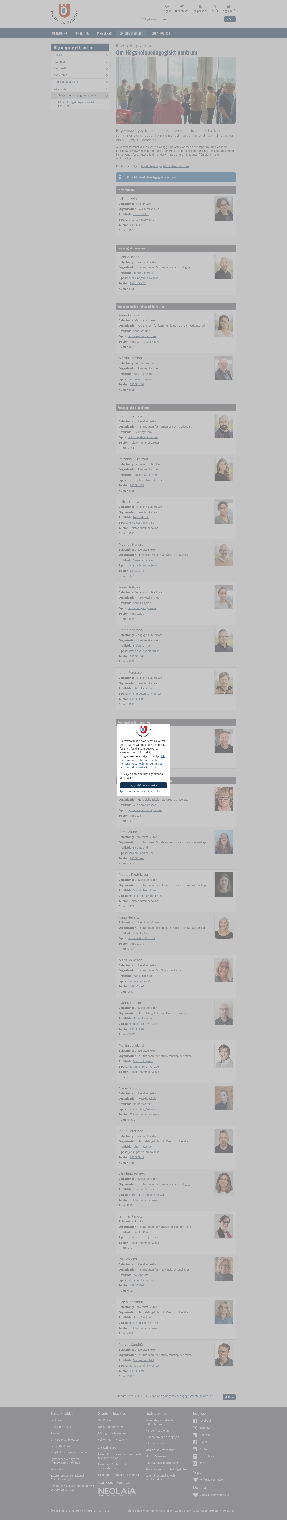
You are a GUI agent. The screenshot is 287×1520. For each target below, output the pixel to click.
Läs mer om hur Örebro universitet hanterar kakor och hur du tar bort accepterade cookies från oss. (142, 761)
